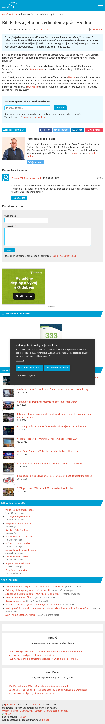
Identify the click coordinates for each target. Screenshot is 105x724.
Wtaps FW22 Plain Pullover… (19, 523)
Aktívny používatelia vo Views (20, 615)
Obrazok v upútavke (15, 601)
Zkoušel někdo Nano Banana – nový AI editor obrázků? (32, 594)
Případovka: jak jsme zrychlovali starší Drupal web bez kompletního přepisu (46, 651)
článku (71, 77)
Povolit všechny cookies (29, 368)
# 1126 (100, 178)
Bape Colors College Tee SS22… (20, 536)
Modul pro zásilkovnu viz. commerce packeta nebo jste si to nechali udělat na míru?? (47, 608)
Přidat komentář (15, 130)
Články (13, 14)
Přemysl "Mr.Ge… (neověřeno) (26, 178)
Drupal (52, 637)
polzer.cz (75, 153)
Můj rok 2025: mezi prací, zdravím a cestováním (32, 655)
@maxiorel (36, 162)
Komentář (9, 226)
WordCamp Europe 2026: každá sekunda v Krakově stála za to (39, 686)
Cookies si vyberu (26, 376)
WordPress (52, 672)
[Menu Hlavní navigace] (100, 5)
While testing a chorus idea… (19, 510)
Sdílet (47, 130)
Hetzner (22, 717)
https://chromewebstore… (18, 563)
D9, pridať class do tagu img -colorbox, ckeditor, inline (32, 604)
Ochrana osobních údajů (33, 117)
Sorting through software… (18, 516)
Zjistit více (20, 360)
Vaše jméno (10, 216)
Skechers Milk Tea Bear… (17, 530)
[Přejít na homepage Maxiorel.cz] (10, 5)
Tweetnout (63, 130)
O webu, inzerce (10, 711)
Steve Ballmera (36, 69)
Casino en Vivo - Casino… (17, 556)
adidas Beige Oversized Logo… (20, 550)
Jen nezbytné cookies (57, 368)
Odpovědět (19, 198)
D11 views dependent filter (18, 597)
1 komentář (97, 29)
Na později (95, 130)
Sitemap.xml (26, 711)
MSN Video (32, 86)
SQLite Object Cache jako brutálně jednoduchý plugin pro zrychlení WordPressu (48, 690)
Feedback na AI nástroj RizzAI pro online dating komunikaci (34, 586)
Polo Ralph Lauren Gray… (17, 570)
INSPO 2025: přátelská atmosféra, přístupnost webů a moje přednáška (43, 659)
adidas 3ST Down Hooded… (18, 543)
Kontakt (38, 711)
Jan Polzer (45, 29)
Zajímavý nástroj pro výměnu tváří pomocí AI (27, 590)
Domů (5, 14)
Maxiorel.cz (34, 704)
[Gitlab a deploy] (23, 303)
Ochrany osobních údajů (64, 256)
